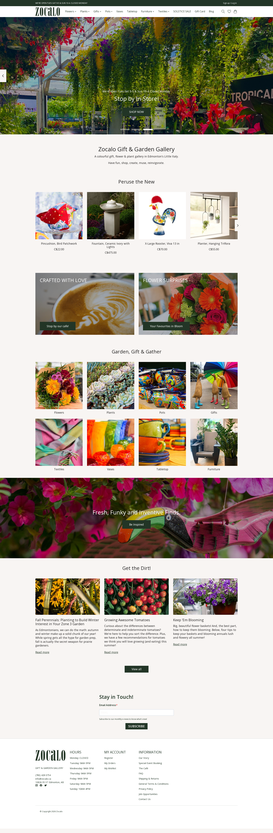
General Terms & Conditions (154, 783)
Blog (211, 11)
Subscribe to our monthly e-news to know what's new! (123, 719)
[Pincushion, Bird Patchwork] (59, 215)
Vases (119, 11)
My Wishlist (110, 768)
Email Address (107, 705)
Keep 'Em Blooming (188, 620)
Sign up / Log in (230, 3)
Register (108, 757)
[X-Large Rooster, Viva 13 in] (162, 215)
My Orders (109, 763)
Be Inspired (136, 524)
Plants (111, 412)
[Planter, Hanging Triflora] (214, 215)
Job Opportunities (148, 794)
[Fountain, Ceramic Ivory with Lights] (110, 215)
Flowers (59, 412)
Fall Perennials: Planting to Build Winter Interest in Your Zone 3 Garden (67, 622)
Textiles (59, 469)
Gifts (214, 412)
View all (137, 669)
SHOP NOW (136, 112)
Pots (162, 412)
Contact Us (145, 799)
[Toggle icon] (223, 11)
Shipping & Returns (149, 778)
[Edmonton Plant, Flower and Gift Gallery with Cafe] (47, 11)
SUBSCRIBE (136, 726)
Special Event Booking (150, 763)
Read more (42, 652)
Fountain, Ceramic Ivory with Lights (111, 245)
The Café (143, 768)
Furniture (214, 469)
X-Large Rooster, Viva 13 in (162, 243)
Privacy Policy (146, 788)
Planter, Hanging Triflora (214, 243)
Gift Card (200, 11)
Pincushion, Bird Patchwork (59, 243)
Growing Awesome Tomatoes (127, 620)
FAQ (141, 773)
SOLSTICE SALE (182, 11)
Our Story (144, 757)
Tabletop (132, 11)
